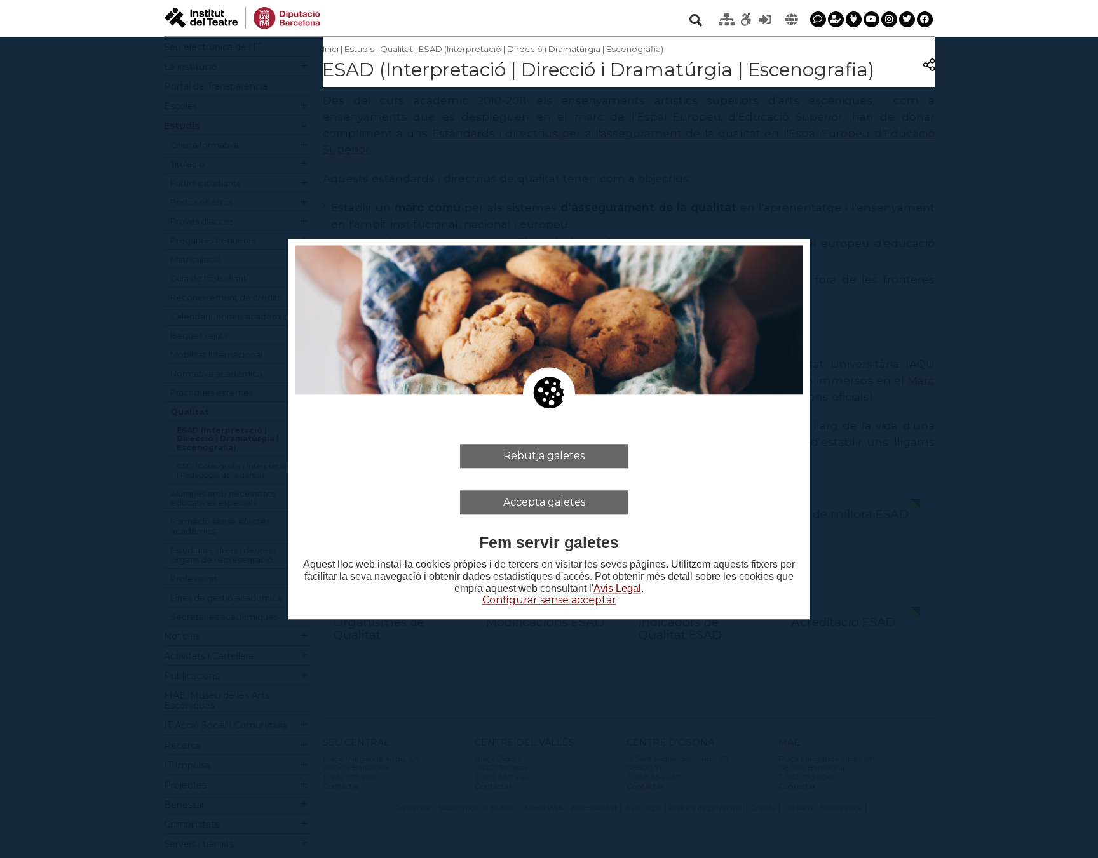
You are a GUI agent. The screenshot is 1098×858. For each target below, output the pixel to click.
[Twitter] (907, 19)
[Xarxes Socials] (854, 19)
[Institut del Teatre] (242, 17)
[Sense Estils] (746, 19)
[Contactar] (818, 19)
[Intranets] (726, 19)
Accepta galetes (544, 502)
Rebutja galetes (544, 456)
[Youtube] (871, 19)
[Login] (765, 19)
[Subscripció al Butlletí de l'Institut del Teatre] (836, 19)
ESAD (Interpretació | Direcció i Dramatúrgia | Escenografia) (541, 49)
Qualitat (396, 49)
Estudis (359, 49)
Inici (331, 49)
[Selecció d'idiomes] (791, 19)
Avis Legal (617, 589)
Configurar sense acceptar (549, 600)
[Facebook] (925, 19)
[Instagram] (889, 19)
